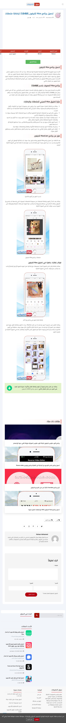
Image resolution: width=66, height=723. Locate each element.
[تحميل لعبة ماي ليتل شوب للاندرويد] (29, 679)
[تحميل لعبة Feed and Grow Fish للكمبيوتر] (29, 667)
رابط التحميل (33, 62)
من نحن (39, 695)
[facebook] (37, 526)
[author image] (55, 539)
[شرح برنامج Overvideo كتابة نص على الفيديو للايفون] (33, 480)
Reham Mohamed (49, 17)
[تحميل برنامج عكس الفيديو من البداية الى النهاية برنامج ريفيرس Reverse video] (33, 458)
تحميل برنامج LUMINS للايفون (30, 389)
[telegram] (24, 526)
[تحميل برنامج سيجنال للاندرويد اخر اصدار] (29, 657)
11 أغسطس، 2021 (39, 17)
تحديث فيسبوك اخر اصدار (15, 703)
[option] (17, 657)
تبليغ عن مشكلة (37, 701)
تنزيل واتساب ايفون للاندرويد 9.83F (14, 711)
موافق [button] (36, 719)
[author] (53, 17)
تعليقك (56, 565)
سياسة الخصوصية (36, 708)
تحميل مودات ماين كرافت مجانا (14, 699)
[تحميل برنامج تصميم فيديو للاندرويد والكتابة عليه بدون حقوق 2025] (29, 645)
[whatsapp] (29, 526)
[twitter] (42, 526)
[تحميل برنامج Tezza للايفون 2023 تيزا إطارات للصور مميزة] (33, 502)
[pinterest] (33, 526)
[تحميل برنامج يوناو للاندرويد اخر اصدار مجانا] (29, 633)
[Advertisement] (33, 34)
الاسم (56, 583)
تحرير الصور (48, 520)
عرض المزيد (30, 719)
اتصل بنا (39, 698)
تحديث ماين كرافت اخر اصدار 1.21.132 (14, 695)
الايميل (31, 583)
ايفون (28, 17)
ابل (58, 520)
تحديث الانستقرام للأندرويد (15, 706)
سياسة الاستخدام (36, 705)
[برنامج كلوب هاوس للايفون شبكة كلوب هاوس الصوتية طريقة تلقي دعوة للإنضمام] (33, 436)
